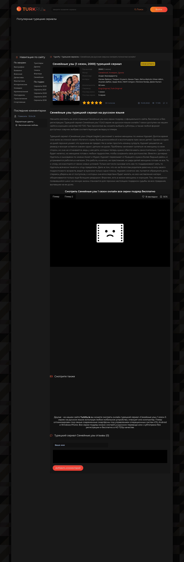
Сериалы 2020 (40, 93)
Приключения (20, 98)
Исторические (20, 84)
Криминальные (21, 91)
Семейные (39, 77)
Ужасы (37, 70)
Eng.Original (104, 88)
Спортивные (19, 102)
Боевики (18, 70)
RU (34, 9)
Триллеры (38, 63)
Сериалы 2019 (40, 97)
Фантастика (19, 81)
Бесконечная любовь (28, 125)
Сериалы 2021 (40, 90)
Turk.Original (116, 88)
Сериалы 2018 (40, 100)
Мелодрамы (19, 95)
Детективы (19, 77)
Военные (18, 74)
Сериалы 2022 (40, 86)
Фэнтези (38, 74)
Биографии (19, 67)
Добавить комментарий (68, 468)
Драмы (37, 67)
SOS (165, 196)
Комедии (18, 88)
